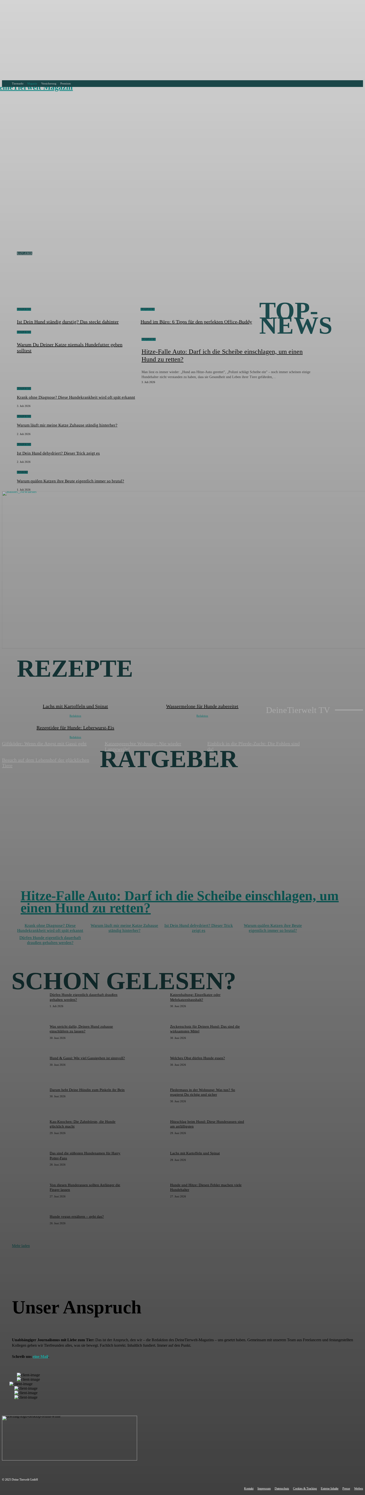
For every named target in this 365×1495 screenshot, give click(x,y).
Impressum (264, 1488)
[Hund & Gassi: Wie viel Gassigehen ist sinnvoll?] (29, 1068)
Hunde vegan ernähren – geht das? (77, 1217)
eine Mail (40, 1356)
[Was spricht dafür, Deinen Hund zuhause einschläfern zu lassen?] (29, 1036)
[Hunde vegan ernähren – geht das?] (29, 1226)
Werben (358, 1488)
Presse (346, 1488)
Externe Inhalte (329, 1488)
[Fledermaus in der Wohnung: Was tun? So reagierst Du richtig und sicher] (149, 1100)
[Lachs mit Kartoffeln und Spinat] (149, 1163)
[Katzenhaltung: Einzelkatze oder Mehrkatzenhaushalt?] (149, 1004)
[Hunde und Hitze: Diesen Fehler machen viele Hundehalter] (149, 1195)
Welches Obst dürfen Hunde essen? (197, 1058)
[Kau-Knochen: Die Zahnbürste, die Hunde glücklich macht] (29, 1131)
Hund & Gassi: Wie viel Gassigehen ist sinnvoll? (87, 1058)
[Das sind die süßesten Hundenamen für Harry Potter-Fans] (29, 1163)
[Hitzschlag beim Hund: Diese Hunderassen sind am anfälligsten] (149, 1131)
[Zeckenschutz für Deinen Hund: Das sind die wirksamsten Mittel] (149, 1036)
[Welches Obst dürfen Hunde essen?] (149, 1068)
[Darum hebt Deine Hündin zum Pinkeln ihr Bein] (29, 1100)
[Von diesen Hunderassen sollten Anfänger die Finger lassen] (29, 1195)
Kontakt (249, 1488)
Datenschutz (282, 1488)
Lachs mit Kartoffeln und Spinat (195, 1153)
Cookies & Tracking (305, 1488)
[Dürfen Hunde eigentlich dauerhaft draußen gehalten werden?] (29, 1004)
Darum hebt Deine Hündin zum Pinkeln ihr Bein (87, 1090)
